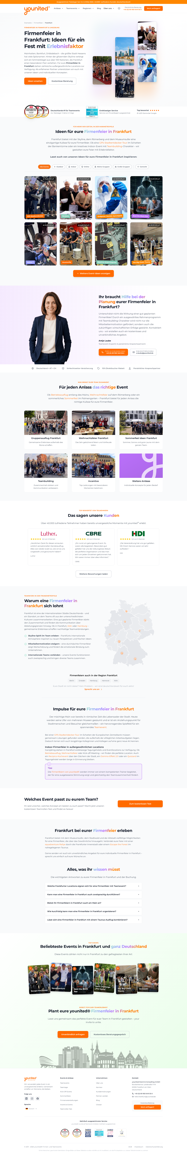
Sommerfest (71, 398)
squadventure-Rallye (55, 844)
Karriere (99, 1087)
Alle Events (44, 167)
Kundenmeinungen (103, 1092)
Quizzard (131, 756)
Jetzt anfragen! (153, 8)
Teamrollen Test (66, 1109)
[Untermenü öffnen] (62, 8)
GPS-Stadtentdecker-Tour (113, 142)
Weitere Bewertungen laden (93, 574)
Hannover (105, 681)
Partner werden (102, 1096)
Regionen (87, 8)
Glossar (99, 1105)
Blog (99, 8)
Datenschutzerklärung (154, 1147)
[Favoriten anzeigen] (119, 8)
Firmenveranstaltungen (69, 1100)
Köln (70, 626)
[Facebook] (37, 1098)
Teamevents (71, 8)
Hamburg (82, 626)
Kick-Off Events (66, 1092)
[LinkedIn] (26, 1098)
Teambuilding (114, 146)
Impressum (139, 1147)
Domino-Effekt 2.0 (109, 756)
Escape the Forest (119, 844)
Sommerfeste (65, 1096)
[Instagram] (32, 1098)
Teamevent (100, 727)
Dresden (82, 681)
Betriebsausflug (59, 395)
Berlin (71, 681)
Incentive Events (66, 1105)
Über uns (108, 8)
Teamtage (64, 1087)
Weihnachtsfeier (99, 395)
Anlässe (57, 8)
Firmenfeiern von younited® (65, 772)
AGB (130, 1147)
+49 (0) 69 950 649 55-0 (132, 9)
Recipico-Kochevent (58, 756)
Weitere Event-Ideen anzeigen (95, 273)
